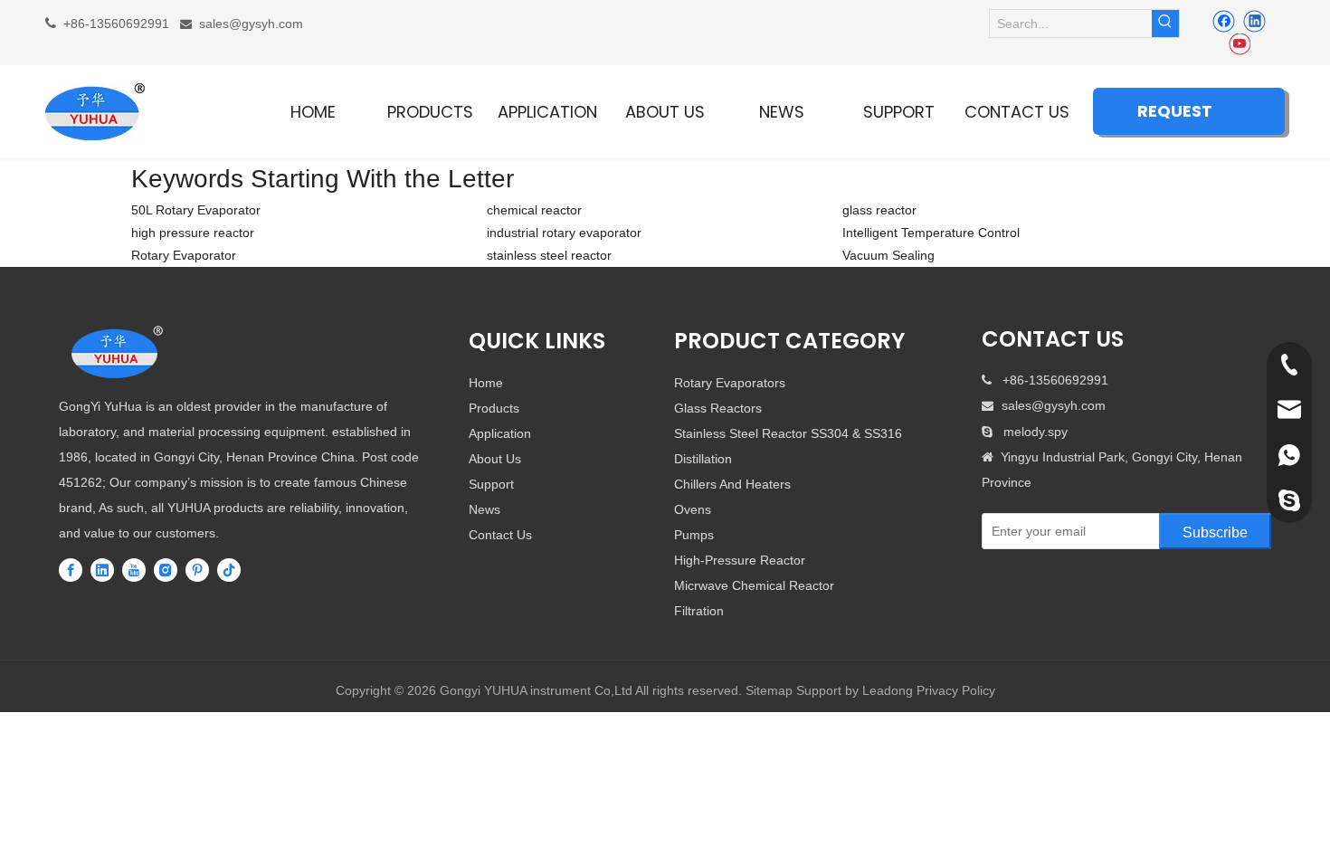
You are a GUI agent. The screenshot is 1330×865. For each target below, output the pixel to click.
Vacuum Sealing (888, 255)
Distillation (703, 459)
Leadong (887, 690)
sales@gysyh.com (251, 23)
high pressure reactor (192, 232)
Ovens (692, 509)
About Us (495, 459)
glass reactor (879, 210)
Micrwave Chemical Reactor (754, 585)
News (484, 509)
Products (494, 408)
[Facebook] (1223, 21)
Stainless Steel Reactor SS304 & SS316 (788, 433)
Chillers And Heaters (732, 484)
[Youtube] (1239, 44)
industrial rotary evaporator (564, 232)
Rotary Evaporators (729, 382)
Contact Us (500, 535)
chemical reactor (534, 210)
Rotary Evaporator (183, 255)
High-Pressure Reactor (739, 560)
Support (491, 484)
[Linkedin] (1254, 21)
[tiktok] (229, 569)
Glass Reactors (718, 408)
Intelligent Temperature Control (931, 232)
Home (486, 382)
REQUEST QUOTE (1174, 117)
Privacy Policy (956, 690)
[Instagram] (165, 569)
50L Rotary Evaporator (196, 210)
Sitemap (769, 690)
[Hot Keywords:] (1165, 23)
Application (500, 433)
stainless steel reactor (549, 255)
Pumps (694, 535)
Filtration (699, 611)
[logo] (117, 353)
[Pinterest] (197, 569)
